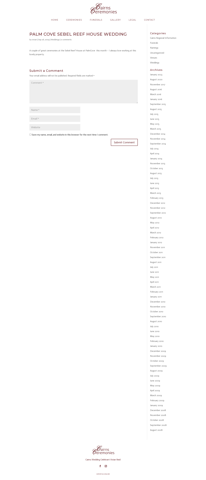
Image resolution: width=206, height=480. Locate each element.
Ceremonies (74, 20)
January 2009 (156, 405)
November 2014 (157, 138)
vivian (34, 39)
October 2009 (157, 361)
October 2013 (156, 168)
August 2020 (156, 79)
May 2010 (155, 336)
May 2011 (154, 277)
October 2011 (156, 252)
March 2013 (155, 193)
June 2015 (154, 119)
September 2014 (158, 143)
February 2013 (156, 198)
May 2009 (155, 385)
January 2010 (156, 346)
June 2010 (154, 331)
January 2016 (156, 99)
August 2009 (156, 370)
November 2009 (158, 356)
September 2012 (158, 212)
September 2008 (158, 425)
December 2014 (157, 134)
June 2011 (154, 272)
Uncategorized (157, 52)
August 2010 (156, 321)
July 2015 (154, 114)
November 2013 (157, 163)
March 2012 (155, 232)
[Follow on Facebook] (100, 466)
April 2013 (154, 188)
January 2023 (156, 74)
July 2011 (154, 267)
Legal (132, 20)
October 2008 (157, 420)
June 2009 (155, 380)
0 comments (66, 39)
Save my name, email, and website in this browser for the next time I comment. (70, 134)
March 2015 (155, 128)
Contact (149, 20)
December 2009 (158, 351)
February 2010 (157, 341)
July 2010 (154, 326)
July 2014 (154, 148)
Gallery (115, 20)
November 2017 (157, 84)
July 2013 (154, 178)
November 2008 (158, 415)
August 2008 (156, 430)
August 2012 (156, 217)
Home (54, 20)
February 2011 (156, 291)
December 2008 (158, 410)
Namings (154, 47)
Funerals (96, 20)
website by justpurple (103, 474)
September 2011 (157, 257)
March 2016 (155, 94)
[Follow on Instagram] (106, 466)
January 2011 (156, 296)
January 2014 (156, 158)
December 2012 (157, 203)
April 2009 (155, 390)
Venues (153, 57)
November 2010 (158, 306)
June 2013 (154, 183)
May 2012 (154, 222)
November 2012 (157, 208)
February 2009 (157, 400)
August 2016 (156, 89)
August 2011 (155, 262)
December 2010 (157, 301)
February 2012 (156, 237)
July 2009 (154, 375)
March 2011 (155, 287)
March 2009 (156, 395)
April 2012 (154, 227)
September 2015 (158, 104)
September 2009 (158, 365)
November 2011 (157, 247)
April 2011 (154, 282)
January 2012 (156, 242)
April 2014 (154, 153)
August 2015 (156, 109)
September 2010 (158, 316)
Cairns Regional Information (163, 38)
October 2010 (156, 311)
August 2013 (156, 173)
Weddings (55, 39)
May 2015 (154, 124)
